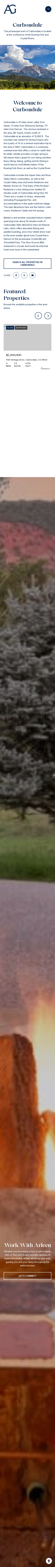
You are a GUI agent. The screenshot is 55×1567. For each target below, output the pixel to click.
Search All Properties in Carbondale (27, 263)
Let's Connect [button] (28, 1276)
